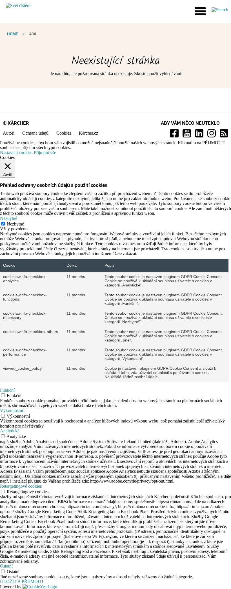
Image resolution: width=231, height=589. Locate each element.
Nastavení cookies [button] (16, 152)
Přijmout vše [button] (45, 152)
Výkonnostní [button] (11, 410)
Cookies (63, 133)
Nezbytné (15, 224)
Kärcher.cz (88, 133)
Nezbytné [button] (8, 218)
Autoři (8, 133)
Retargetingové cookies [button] (21, 486)
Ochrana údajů (35, 133)
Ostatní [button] (6, 566)
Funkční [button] (7, 390)
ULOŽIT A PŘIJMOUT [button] (22, 581)
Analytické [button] (9, 430)
